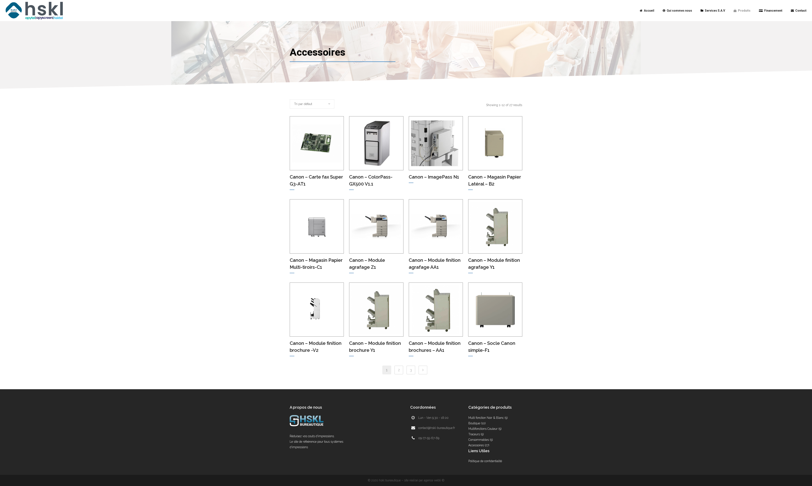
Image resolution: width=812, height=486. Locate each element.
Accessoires (476, 445)
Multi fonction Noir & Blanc (486, 417)
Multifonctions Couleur (483, 428)
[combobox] (312, 104)
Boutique (474, 423)
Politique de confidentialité (485, 461)
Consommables (478, 439)
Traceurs (474, 434)
